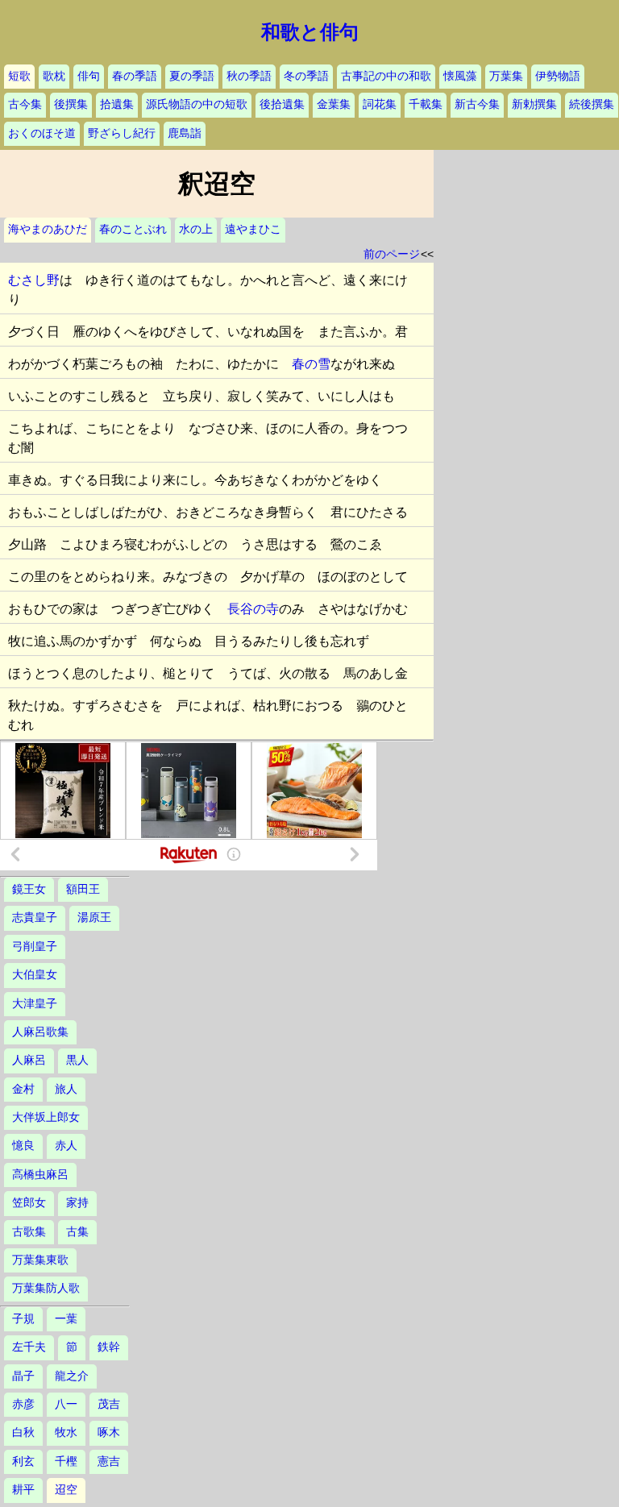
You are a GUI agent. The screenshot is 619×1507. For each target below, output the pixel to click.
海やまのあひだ (47, 229)
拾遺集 (117, 104)
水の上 (196, 229)
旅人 (66, 1089)
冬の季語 (306, 76)
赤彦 (23, 1404)
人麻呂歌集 (40, 1032)
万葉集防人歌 (46, 1288)
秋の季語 (249, 76)
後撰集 (71, 104)
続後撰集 (591, 104)
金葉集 (334, 104)
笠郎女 (29, 1203)
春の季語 (134, 76)
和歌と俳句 (310, 32)
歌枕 (54, 76)
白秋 (23, 1432)
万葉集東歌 (40, 1260)
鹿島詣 (184, 133)
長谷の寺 (253, 609)
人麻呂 (29, 1060)
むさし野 (34, 280)
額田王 (83, 889)
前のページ (392, 254)
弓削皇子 (34, 946)
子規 (23, 1319)
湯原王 (94, 917)
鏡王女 (29, 889)
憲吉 (109, 1461)
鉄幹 (109, 1347)
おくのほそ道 (42, 133)
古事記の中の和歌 (386, 76)
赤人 (66, 1146)
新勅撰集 (534, 104)
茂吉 (109, 1404)
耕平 (23, 1490)
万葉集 (506, 76)
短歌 (19, 76)
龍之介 (72, 1376)
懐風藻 (460, 76)
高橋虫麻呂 (40, 1175)
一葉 (66, 1319)
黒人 (77, 1060)
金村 (23, 1089)
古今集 (25, 104)
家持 (77, 1203)
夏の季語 (191, 76)
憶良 (23, 1146)
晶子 (23, 1376)
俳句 (88, 76)
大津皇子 (34, 1004)
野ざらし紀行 (122, 133)
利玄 (23, 1461)
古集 (77, 1232)
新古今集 (477, 104)
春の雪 (311, 364)
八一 (66, 1404)
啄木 (109, 1432)
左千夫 (29, 1347)
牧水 (66, 1432)
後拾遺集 (282, 104)
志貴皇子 (34, 917)
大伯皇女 (34, 975)
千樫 (66, 1461)
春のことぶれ (133, 229)
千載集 (425, 104)
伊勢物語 (557, 76)
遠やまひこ (253, 229)
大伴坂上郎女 (46, 1117)
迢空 (66, 1490)
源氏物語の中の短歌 (196, 104)
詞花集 (380, 104)
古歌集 (29, 1232)
